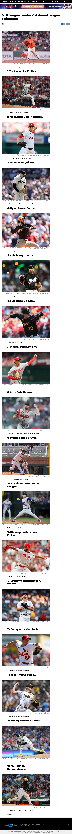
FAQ (43, 824)
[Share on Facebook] (62, 24)
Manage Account (37, 4)
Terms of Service (28, 824)
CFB (48, 1)
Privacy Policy (22, 824)
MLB (33, 1)
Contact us (33, 824)
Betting (56, 1)
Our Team (63, 1)
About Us (40, 824)
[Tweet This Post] (64, 24)
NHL (40, 1)
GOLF (44, 1)
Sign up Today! (13, 1)
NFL (29, 1)
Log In (18, 1)
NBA (36, 1)
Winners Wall (24, 1)
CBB (52, 1)
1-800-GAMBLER (34, 832)
